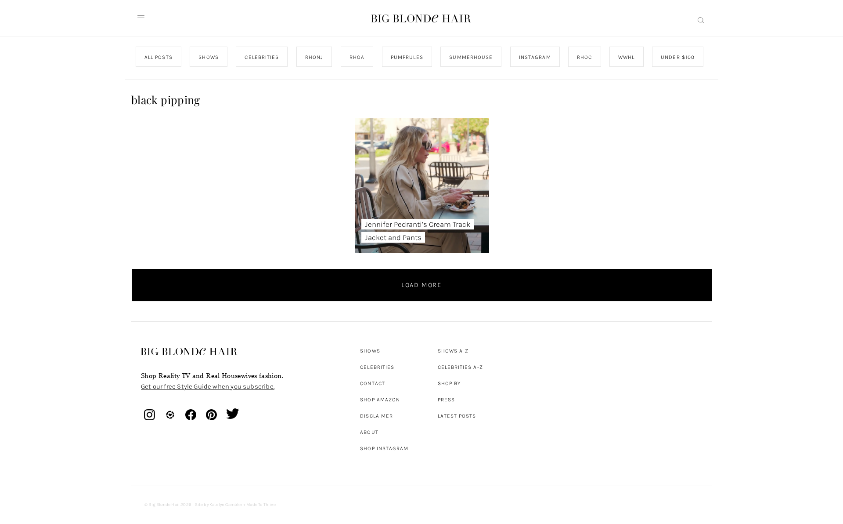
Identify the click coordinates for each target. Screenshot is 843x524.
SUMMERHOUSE (471, 57)
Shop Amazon (380, 400)
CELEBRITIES (262, 57)
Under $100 (678, 57)
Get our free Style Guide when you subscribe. (207, 386)
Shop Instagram (384, 448)
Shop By (449, 383)
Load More (421, 285)
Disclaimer (376, 416)
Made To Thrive (261, 504)
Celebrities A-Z (460, 367)
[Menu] (140, 18)
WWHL (626, 57)
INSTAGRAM (535, 57)
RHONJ (314, 57)
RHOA (356, 57)
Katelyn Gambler (225, 504)
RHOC (584, 57)
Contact (372, 383)
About (369, 432)
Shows (370, 351)
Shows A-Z (453, 351)
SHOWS (208, 57)
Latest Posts (457, 416)
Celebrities (377, 367)
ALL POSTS (158, 57)
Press (446, 400)
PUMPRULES (406, 57)
